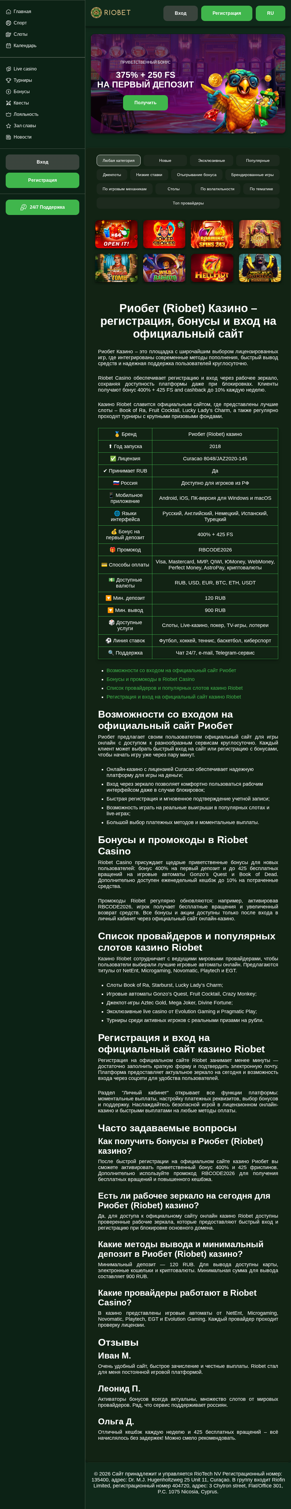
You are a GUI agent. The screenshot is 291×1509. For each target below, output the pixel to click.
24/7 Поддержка (47, 207)
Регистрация (227, 13)
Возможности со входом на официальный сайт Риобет (171, 670)
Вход (180, 13)
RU (270, 13)
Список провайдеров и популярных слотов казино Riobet (175, 688)
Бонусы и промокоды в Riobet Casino (151, 679)
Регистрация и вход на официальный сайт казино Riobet (174, 697)
